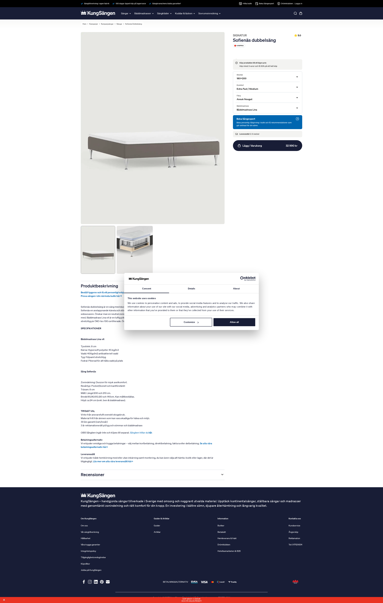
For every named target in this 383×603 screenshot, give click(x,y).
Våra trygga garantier (90, 544)
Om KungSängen (88, 518)
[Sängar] (130, 13)
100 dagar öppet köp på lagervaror (131, 3)
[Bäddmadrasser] (153, 13)
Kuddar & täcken (183, 13)
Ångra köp (293, 532)
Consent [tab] (146, 288)
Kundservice (294, 525)
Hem (84, 24)
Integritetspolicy (88, 551)
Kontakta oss (295, 518)
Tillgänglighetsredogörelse (93, 557)
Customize (189, 322)
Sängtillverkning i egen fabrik (96, 3)
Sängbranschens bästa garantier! (166, 3)
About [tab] (236, 288)
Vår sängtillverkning (90, 532)
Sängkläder (163, 13)
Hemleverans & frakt (227, 538)
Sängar (124, 13)
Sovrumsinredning (208, 13)
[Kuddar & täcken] (194, 13)
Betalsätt (222, 532)
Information (223, 518)
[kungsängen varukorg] (300, 13)
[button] (4, 600)
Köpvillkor (85, 563)
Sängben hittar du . (141, 432)
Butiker (221, 525)
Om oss (84, 525)
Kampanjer (93, 24)
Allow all (234, 322)
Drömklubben (287, 3)
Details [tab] (191, 288)
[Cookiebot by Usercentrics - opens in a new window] (242, 278)
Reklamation (294, 538)
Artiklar (157, 532)
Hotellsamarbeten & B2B (229, 551)
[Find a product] (295, 13)
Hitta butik (247, 3)
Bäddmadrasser (142, 13)
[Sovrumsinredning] (220, 13)
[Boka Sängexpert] (297, 119)
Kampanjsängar (107, 24)
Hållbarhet (85, 538)
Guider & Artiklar (161, 518)
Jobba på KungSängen (91, 570)
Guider (157, 525)
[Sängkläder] (171, 13)
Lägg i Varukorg (270, 145)
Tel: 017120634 (295, 544)
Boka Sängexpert (266, 3)
